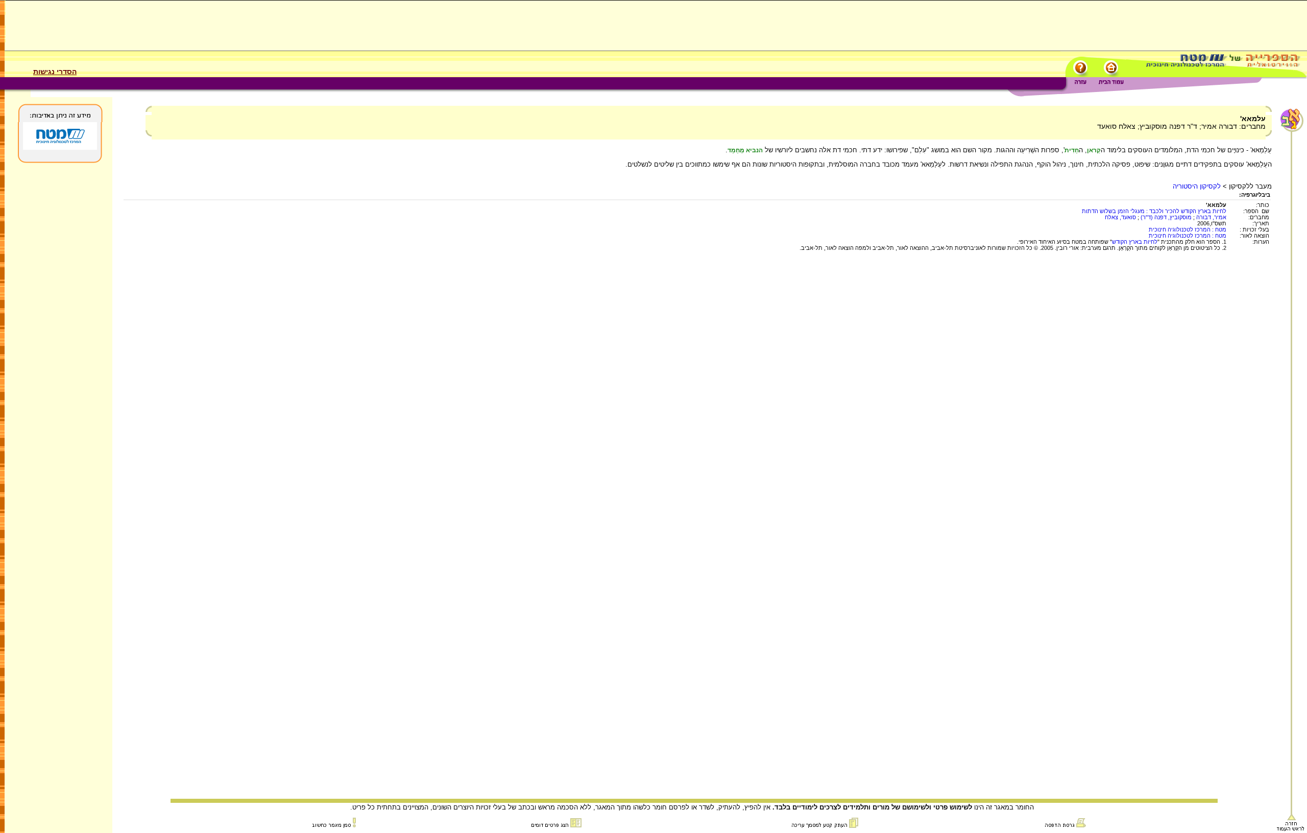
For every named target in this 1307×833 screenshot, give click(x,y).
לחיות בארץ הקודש (1134, 242)
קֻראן (1094, 150)
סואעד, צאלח (1120, 217)
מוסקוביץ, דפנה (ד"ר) (1165, 217)
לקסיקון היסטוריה (1197, 186)
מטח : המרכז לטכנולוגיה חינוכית (1187, 229)
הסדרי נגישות (55, 71)
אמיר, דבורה (1211, 217)
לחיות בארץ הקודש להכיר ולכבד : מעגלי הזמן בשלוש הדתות (1154, 211)
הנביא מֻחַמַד (745, 150)
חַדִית (1071, 150)
